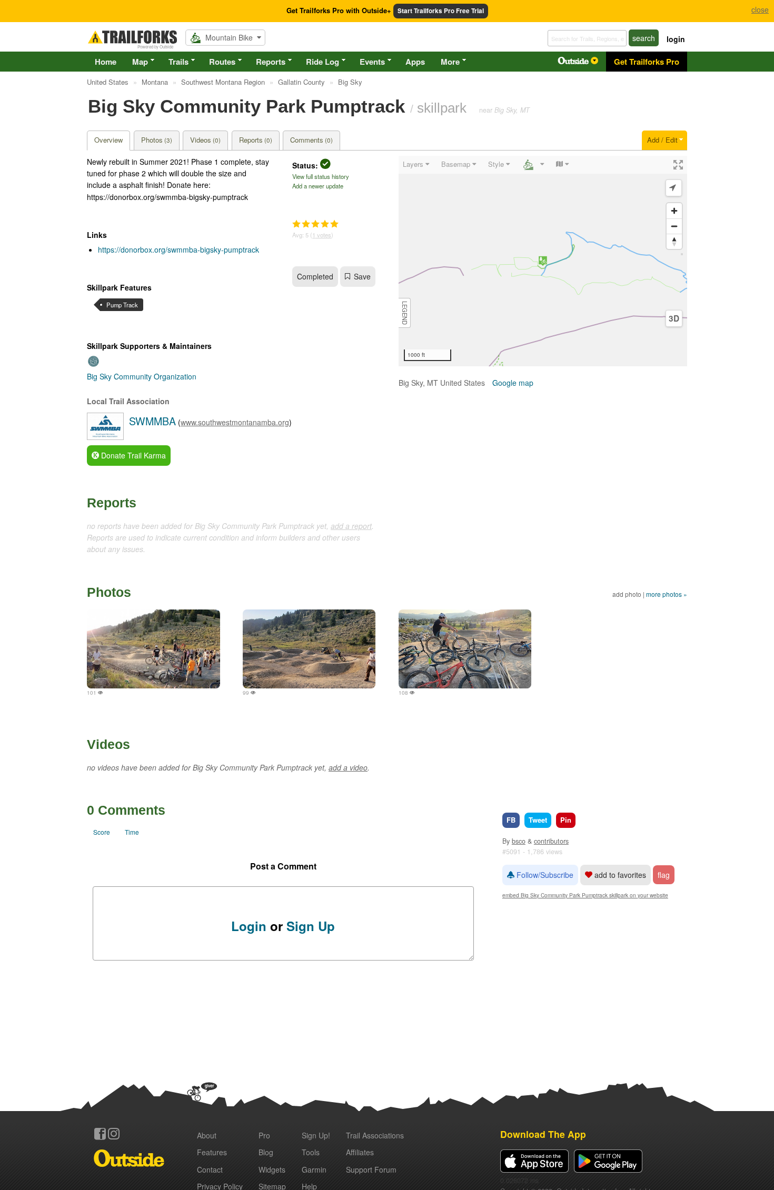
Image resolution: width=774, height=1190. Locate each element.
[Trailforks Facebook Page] (100, 1133)
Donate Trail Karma (132, 455)
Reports (270, 61)
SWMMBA (152, 420)
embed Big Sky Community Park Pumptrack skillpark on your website (585, 895)
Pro (264, 1135)
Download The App (543, 1134)
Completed (315, 276)
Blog (266, 1152)
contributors (551, 841)
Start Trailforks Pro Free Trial (441, 10)
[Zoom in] (674, 210)
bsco (518, 841)
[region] (543, 261)
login (676, 39)
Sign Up (310, 926)
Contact (210, 1169)
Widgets (272, 1169)
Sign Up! (316, 1135)
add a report (351, 526)
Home (105, 61)
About (206, 1135)
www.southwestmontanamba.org (235, 422)
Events (372, 61)
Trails (178, 61)
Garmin (314, 1169)
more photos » (666, 593)
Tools (311, 1152)
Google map (512, 382)
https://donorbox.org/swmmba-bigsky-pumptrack (178, 249)
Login (248, 926)
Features (212, 1152)
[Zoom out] (674, 226)
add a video (348, 767)
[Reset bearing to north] (674, 241)
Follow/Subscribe (543, 874)
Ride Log (322, 61)
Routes (222, 61)
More (450, 61)
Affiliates (360, 1152)
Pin (565, 820)
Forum (371, 1169)
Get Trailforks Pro (646, 61)
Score (101, 831)
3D (674, 318)
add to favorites (619, 874)
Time (132, 831)
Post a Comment (283, 866)
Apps (415, 61)
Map (140, 61)
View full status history (320, 176)
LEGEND (405, 313)
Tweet (538, 820)
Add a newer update (317, 186)
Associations (375, 1135)
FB (511, 820)
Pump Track (122, 305)
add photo (626, 593)
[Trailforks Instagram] (114, 1133)
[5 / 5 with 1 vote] (315, 224)
